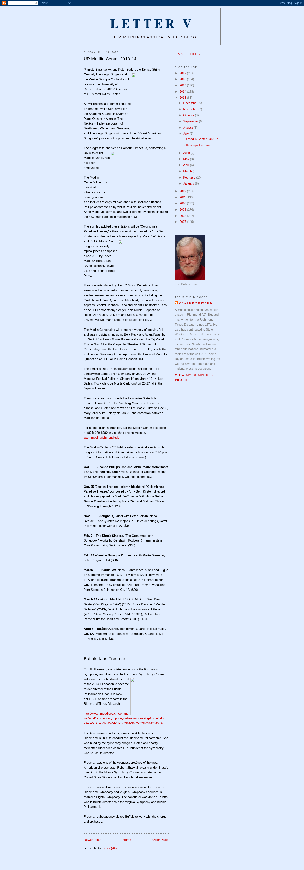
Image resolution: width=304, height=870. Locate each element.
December (190, 103)
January (189, 183)
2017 (183, 73)
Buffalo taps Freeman (105, 658)
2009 (183, 209)
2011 (183, 197)
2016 (183, 79)
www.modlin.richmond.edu (101, 437)
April (186, 165)
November (190, 109)
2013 (183, 97)
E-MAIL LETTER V (187, 54)
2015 (183, 85)
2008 (183, 215)
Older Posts (160, 839)
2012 (183, 191)
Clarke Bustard (195, 303)
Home (127, 839)
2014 (183, 91)
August (188, 127)
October (189, 115)
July (186, 133)
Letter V (152, 23)
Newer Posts (92, 839)
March (188, 171)
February (189, 177)
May (186, 159)
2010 (183, 203)
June (187, 153)
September (191, 121)
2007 (183, 221)
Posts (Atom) (111, 848)
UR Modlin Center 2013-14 (110, 58)
